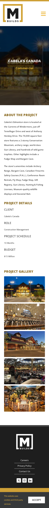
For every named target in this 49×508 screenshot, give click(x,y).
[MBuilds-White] (24, 433)
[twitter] (19, 480)
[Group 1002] (13, 5)
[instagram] (24, 480)
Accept (36, 500)
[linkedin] (30, 480)
